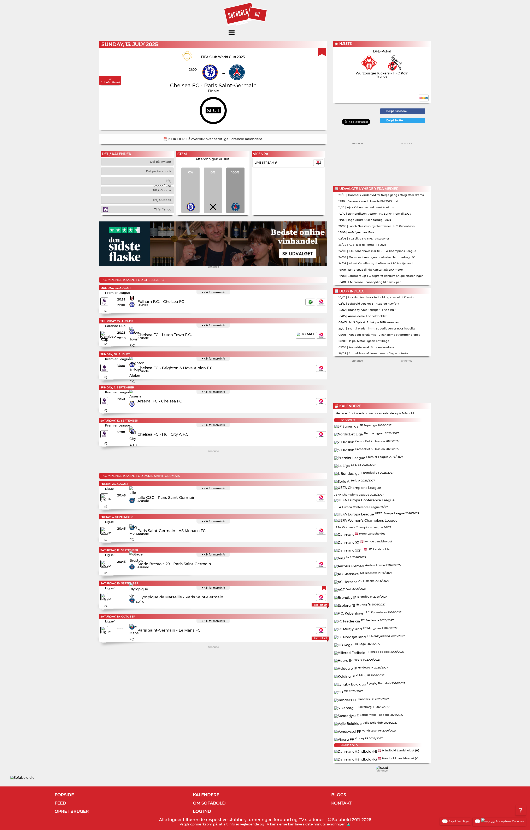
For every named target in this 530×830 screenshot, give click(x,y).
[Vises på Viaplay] (321, 302)
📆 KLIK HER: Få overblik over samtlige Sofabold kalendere (212, 139)
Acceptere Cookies (510, 821)
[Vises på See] (310, 302)
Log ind (202, 811)
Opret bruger (72, 811)
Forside (64, 794)
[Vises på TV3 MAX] (305, 335)
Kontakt (341, 803)
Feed (60, 803)
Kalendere (206, 794)
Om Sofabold (209, 803)
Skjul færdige (459, 821)
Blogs (338, 794)
